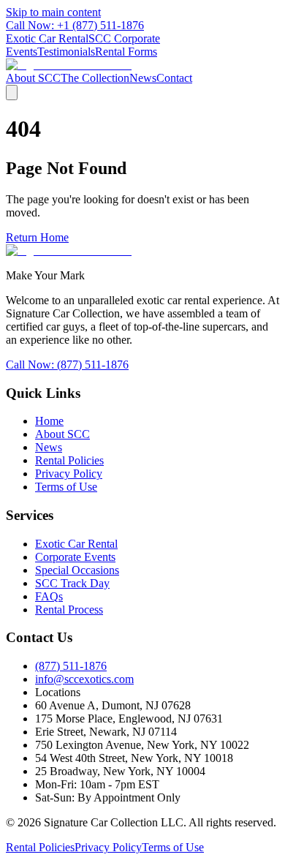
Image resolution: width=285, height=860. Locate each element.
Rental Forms (126, 51)
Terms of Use (66, 486)
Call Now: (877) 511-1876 (67, 364)
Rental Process (69, 609)
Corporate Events (75, 557)
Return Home (37, 237)
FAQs (49, 596)
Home (49, 421)
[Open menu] (12, 92)
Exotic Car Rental (47, 38)
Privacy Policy (68, 473)
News (142, 78)
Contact (174, 78)
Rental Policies (69, 460)
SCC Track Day (72, 583)
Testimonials (66, 51)
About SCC (33, 78)
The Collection (95, 78)
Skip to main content (53, 12)
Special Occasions (77, 570)
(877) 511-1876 (71, 666)
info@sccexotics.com (84, 679)
